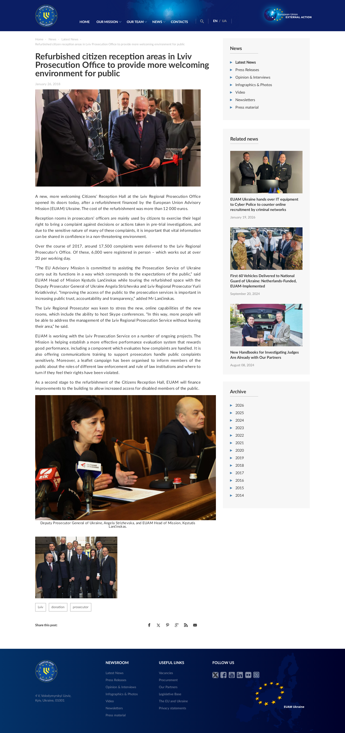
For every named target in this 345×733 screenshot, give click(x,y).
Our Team (135, 22)
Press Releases (247, 70)
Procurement (168, 680)
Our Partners (168, 687)
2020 (239, 450)
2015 (239, 488)
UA (224, 21)
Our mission (107, 22)
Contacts (179, 22)
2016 (239, 480)
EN (215, 21)
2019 (239, 458)
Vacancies (166, 673)
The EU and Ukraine (173, 701)
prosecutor (80, 607)
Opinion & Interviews (252, 77)
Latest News (245, 62)
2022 (239, 435)
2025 (239, 413)
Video (240, 92)
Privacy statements (172, 708)
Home (85, 22)
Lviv (40, 607)
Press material (247, 107)
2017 (239, 473)
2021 (239, 443)
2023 (239, 428)
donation (58, 607)
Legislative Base (170, 694)
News (157, 22)
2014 (239, 495)
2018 (239, 465)
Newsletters (245, 100)
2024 (239, 420)
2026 (239, 405)
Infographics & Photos (253, 85)
